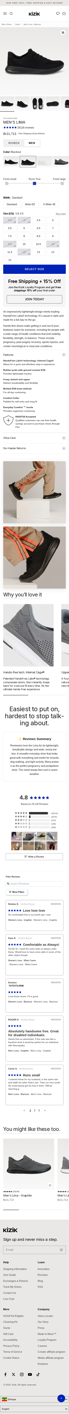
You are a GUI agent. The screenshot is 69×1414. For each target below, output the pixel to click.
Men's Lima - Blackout (18, 1094)
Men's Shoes (7, 24)
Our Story (43, 1322)
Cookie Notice (11, 1358)
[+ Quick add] (50, 1185)
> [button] (45, 1110)
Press (41, 1328)
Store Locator (45, 1316)
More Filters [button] (18, 892)
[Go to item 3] (37, 104)
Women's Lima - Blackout (20, 1002)
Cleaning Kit (10, 1322)
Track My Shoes (12, 1287)
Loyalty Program (47, 1340)
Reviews (43, 1275)
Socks (6, 1328)
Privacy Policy (11, 1346)
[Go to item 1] (7, 104)
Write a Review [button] (36, 856)
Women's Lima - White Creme (22, 960)
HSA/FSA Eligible (13, 1316)
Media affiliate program (51, 1358)
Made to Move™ (47, 1334)
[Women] (16, 836)
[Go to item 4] (52, 104)
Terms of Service (12, 1351)
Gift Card (8, 1334)
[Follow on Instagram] (22, 1374)
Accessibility (10, 1340)
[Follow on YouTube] (30, 1374)
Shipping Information (15, 1269)
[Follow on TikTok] (38, 1374)
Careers (42, 1346)
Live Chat (8, 1299)
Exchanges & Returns (15, 1281)
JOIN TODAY (34, 299)
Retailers (43, 1364)
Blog (40, 1281)
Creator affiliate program (51, 1351)
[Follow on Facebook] (5, 1374)
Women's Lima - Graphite (20, 920)
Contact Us (9, 1293)
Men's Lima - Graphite (18, 1051)
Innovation (44, 1269)
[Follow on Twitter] (13, 1374)
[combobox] (34, 1399)
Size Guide (9, 1275)
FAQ (40, 1287)
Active (17, 24)
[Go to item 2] (22, 104)
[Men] (28, 836)
